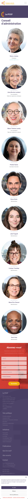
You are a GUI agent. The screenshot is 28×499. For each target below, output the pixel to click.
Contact (5, 460)
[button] (26, 477)
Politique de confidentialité (7, 497)
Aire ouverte (7, 455)
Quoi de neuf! (7, 451)
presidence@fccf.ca (14, 59)
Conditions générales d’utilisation (19, 497)
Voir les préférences (14, 494)
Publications (7, 446)
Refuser (14, 491)
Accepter (14, 487)
